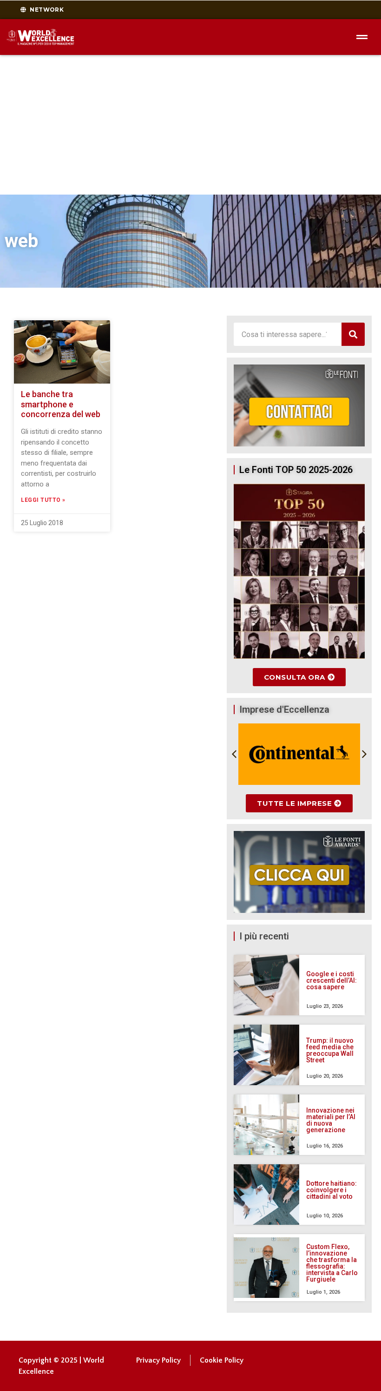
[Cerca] (353, 334)
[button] (234, 754)
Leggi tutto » (43, 500)
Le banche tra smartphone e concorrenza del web (60, 404)
